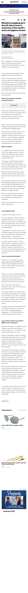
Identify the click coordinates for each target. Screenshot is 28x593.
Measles (8, 61)
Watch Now (24, 2)
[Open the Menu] (2, 2)
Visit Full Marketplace (21, 410)
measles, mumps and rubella (9, 262)
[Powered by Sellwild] (24, 489)
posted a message (10, 84)
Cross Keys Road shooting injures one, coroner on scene (14, 12)
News (3, 19)
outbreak (4, 75)
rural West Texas (15, 67)
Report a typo (5, 401)
